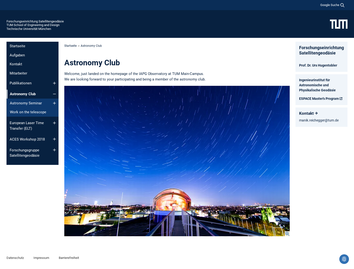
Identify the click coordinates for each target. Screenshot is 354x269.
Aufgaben (17, 55)
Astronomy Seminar (26, 103)
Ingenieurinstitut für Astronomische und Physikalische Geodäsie (317, 85)
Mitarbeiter (18, 73)
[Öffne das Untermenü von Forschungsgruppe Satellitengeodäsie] (54, 150)
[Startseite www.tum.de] (338, 24)
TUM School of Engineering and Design (33, 25)
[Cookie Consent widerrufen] (344, 259)
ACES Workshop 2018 (27, 139)
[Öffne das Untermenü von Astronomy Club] (54, 94)
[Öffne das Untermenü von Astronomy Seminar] (54, 103)
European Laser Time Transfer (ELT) (27, 126)
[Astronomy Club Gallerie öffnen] (177, 161)
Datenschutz (15, 258)
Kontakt (16, 64)
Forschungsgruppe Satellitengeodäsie (24, 153)
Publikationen (21, 83)
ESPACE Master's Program (319, 99)
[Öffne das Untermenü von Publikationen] (54, 83)
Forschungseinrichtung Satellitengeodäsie (35, 21)
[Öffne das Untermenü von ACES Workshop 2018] (54, 139)
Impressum (41, 258)
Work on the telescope (28, 112)
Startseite (17, 46)
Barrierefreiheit (69, 258)
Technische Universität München (29, 29)
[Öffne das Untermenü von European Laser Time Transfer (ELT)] (54, 123)
